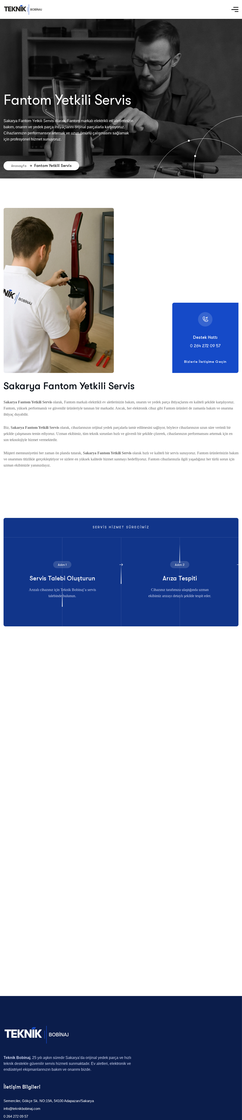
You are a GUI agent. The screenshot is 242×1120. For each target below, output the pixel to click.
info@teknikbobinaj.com (22, 1109)
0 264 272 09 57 (16, 1116)
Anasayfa (18, 166)
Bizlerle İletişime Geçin (205, 362)
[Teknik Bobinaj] (23, 9)
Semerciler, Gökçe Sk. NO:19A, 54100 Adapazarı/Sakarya (49, 1101)
